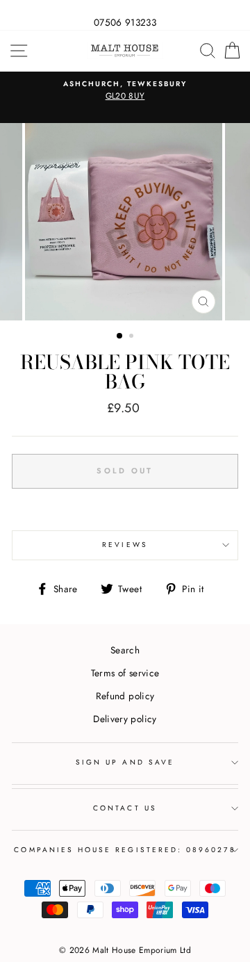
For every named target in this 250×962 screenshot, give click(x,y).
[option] (125, 91)
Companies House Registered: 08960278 (124, 850)
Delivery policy (124, 719)
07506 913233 (125, 22)
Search (125, 650)
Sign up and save (125, 762)
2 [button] (132, 337)
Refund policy (125, 696)
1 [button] (120, 336)
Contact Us (125, 808)
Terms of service (125, 673)
